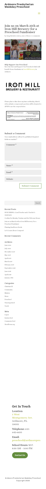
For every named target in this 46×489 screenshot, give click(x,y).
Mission (7, 293)
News (28, 36)
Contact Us (20, 455)
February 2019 (9, 265)
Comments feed (10, 321)
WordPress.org (10, 324)
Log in (7, 314)
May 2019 (8, 255)
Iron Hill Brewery (29, 69)
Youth (7, 306)
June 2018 (8, 271)
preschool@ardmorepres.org (29, 440)
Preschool (8, 299)
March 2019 (8, 261)
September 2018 (10, 268)
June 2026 (8, 245)
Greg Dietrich (11, 36)
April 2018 (8, 274)
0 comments (36, 36)
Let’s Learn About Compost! (14, 230)
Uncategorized (10, 303)
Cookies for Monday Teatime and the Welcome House (22, 218)
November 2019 (10, 252)
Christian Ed (9, 286)
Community (9, 290)
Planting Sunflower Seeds (13, 227)
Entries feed (9, 318)
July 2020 (8, 248)
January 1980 (9, 278)
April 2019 (8, 258)
